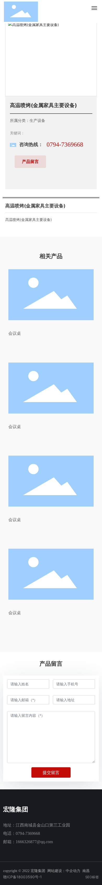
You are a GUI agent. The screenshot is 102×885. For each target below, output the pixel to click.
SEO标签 (92, 877)
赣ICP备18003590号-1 (22, 877)
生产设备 (37, 120)
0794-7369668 (65, 144)
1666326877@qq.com (34, 842)
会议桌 (14, 333)
